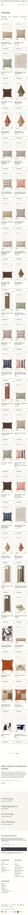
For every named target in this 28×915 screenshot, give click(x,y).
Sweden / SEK (14, 23)
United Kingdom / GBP (13, 20)
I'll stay (14, 27)
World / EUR (14, 13)
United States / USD (14, 18)
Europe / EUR (14, 16)
